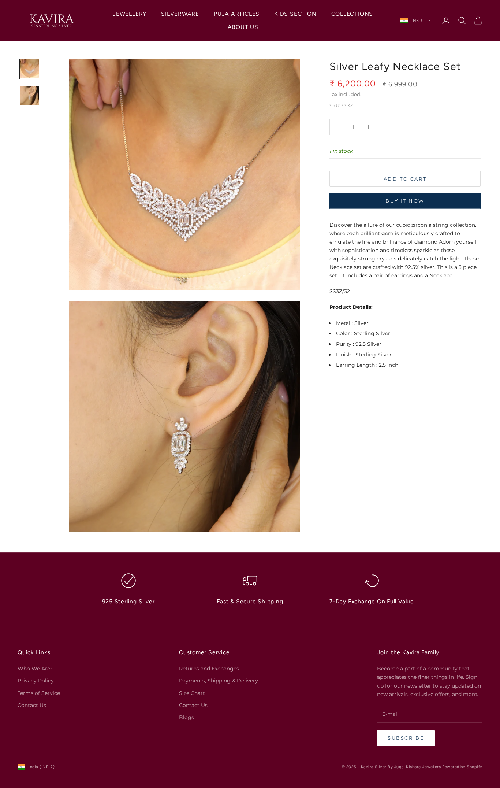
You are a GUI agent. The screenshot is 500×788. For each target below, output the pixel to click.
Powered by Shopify (462, 767)
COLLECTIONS (352, 13)
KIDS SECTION (295, 13)
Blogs (186, 717)
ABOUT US (243, 26)
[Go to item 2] (29, 95)
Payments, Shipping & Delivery (218, 680)
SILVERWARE (180, 13)
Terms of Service (39, 693)
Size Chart (192, 693)
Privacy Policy (36, 680)
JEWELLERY (129, 13)
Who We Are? (35, 668)
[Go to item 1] (29, 69)
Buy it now (405, 201)
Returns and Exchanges (209, 668)
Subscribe (406, 738)
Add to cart (405, 179)
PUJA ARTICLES (237, 13)
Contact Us (32, 705)
